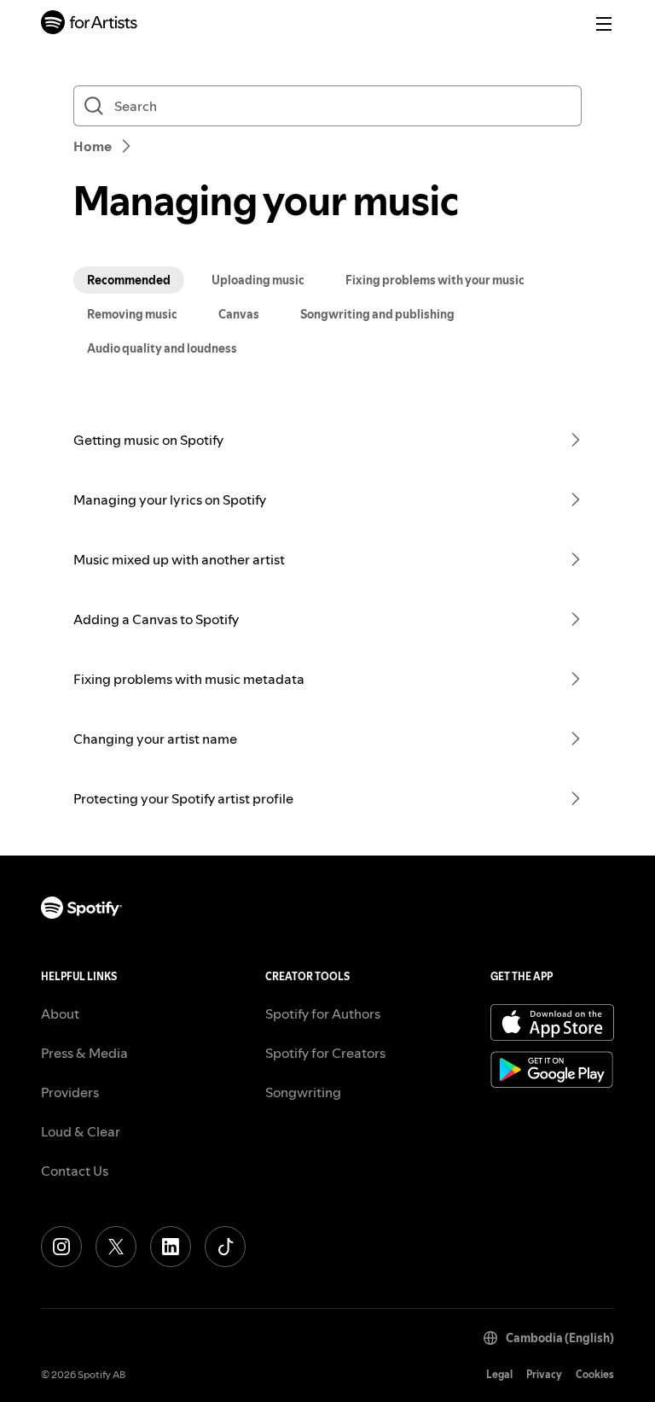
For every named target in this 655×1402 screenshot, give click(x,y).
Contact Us (74, 1170)
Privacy (544, 1374)
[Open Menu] (604, 24)
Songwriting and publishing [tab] (377, 314)
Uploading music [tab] (258, 280)
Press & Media (84, 1052)
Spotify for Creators (325, 1052)
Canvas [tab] (238, 314)
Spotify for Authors (322, 1013)
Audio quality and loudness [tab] (162, 348)
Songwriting (303, 1092)
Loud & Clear (80, 1131)
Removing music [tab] (132, 314)
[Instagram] (61, 1246)
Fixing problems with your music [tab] (435, 280)
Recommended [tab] (129, 280)
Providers (70, 1092)
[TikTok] (225, 1246)
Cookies (595, 1374)
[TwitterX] (116, 1246)
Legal (499, 1374)
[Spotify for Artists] (89, 24)
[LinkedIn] (170, 1246)
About (60, 1013)
